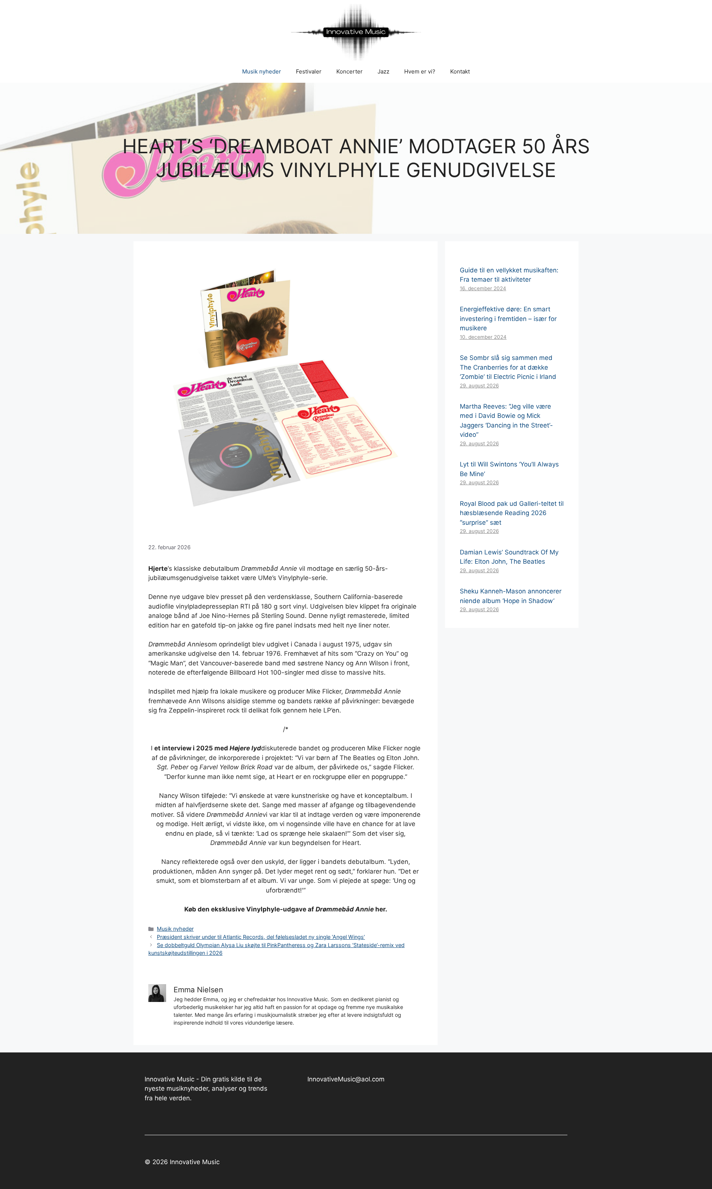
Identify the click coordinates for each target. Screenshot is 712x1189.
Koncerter (349, 71)
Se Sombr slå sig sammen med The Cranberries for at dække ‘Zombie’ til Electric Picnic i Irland (508, 367)
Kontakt (460, 71)
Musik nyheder (261, 71)
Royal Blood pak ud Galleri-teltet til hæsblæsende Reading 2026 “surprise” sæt (512, 513)
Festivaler (309, 71)
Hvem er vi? (419, 71)
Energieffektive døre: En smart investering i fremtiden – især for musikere (508, 318)
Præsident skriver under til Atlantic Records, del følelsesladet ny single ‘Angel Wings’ (261, 937)
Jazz (383, 71)
